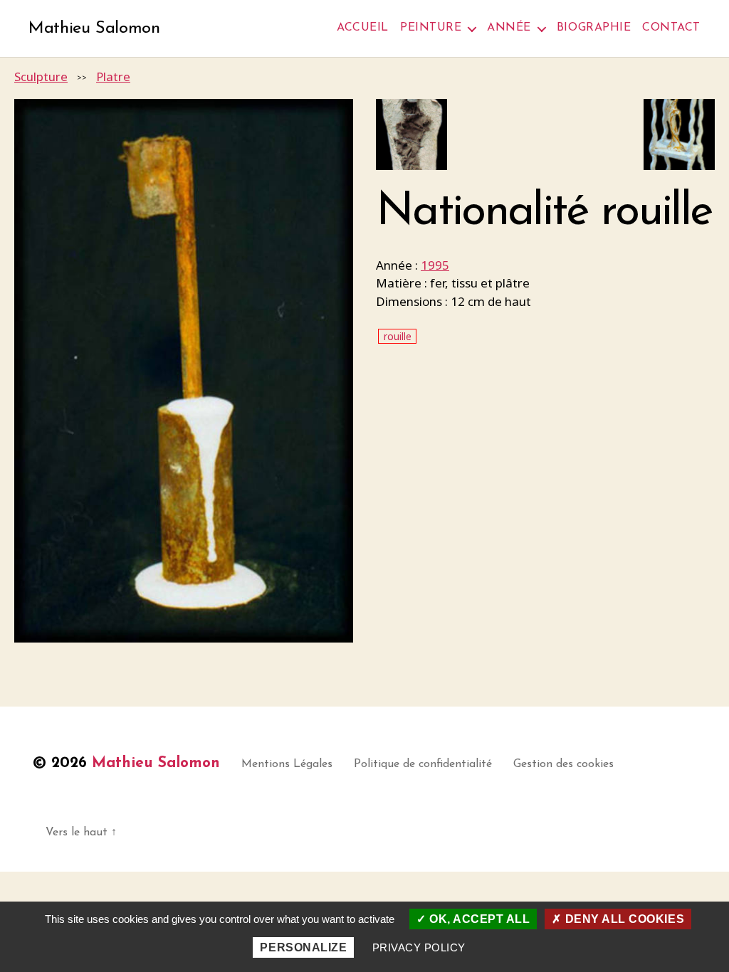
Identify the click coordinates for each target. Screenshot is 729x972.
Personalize (303, 947)
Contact (671, 27)
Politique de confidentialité (423, 764)
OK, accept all (478, 919)
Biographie (594, 27)
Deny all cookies (623, 919)
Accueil (363, 27)
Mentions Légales (286, 764)
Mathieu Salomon (94, 28)
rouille (397, 336)
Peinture (430, 27)
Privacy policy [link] (419, 947)
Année (509, 27)
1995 (435, 265)
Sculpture (41, 76)
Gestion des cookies (563, 764)
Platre (113, 76)
